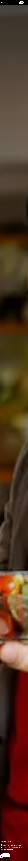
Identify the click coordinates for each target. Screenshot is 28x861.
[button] (21, 2)
